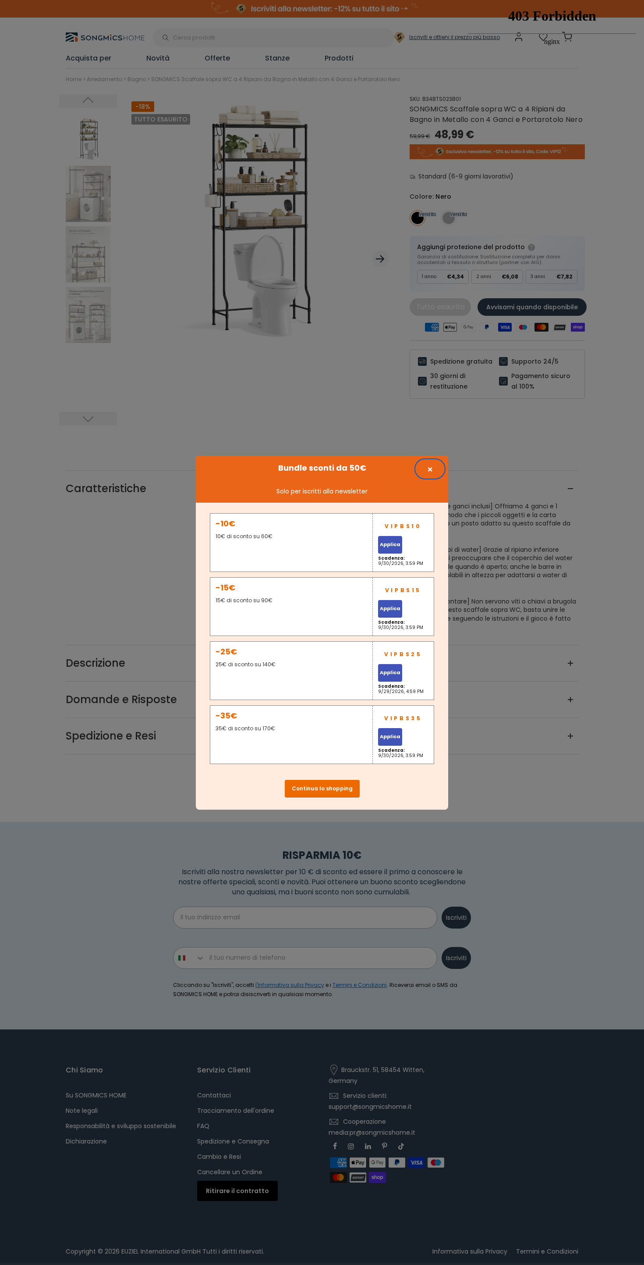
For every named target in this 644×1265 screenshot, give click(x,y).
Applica (390, 544)
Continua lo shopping (322, 788)
